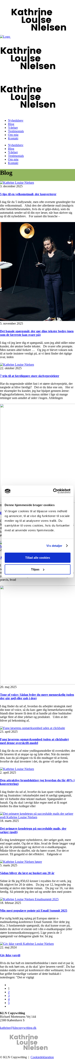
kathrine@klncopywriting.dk (18, 1027)
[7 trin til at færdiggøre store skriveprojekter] (17, 364)
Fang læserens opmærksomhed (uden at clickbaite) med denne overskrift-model (34, 741)
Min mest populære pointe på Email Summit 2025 (33, 910)
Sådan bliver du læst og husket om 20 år (27, 873)
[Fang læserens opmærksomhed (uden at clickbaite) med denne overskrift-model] (32, 728)
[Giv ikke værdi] (27, 943)
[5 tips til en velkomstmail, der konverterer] (17, 182)
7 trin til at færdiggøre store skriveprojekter (29, 376)
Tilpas (35, 569)
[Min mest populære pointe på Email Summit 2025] (29, 899)
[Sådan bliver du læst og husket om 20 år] (21, 861)
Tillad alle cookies (37, 557)
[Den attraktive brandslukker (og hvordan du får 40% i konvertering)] (17, 769)
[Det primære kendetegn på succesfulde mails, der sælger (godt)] (37, 817)
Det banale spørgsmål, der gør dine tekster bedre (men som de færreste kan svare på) (37, 333)
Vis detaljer (54, 545)
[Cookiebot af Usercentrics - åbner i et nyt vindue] (53, 491)
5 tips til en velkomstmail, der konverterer (28, 194)
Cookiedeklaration (42, 1057)
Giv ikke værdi (10, 955)
